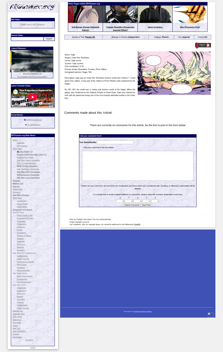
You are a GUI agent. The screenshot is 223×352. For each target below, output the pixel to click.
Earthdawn (17, 337)
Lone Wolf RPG (19, 331)
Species (20, 238)
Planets (20, 296)
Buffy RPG (17, 317)
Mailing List (17, 189)
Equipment (21, 233)
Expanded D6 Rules (25, 218)
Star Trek (16, 328)
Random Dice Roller (25, 157)
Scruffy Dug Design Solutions (143, 311)
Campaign (21, 221)
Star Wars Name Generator (28, 160)
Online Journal (23, 259)
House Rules (22, 204)
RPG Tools (17, 148)
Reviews (16, 192)
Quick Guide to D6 (24, 215)
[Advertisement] (137, 267)
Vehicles (20, 247)
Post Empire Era (24, 282)
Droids (19, 230)
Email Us (29, 340)
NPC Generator (23, 270)
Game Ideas (22, 206)
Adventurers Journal (25, 262)
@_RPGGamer (34, 125)
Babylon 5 (17, 320)
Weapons (21, 250)
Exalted (16, 334)
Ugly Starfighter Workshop (28, 169)
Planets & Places (24, 235)
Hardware (21, 267)
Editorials (21, 143)
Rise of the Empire (24, 276)
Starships (21, 241)
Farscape (17, 322)
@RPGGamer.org (34, 120)
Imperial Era (22, 279)
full (31, 151)
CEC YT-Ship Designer (26, 163)
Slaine (15, 325)
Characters (21, 224)
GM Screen (22, 264)
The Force (21, 244)
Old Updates (22, 146)
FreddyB (137, 224)
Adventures (21, 201)
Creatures (21, 227)
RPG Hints (17, 198)
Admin (32, 347)
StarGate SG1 (19, 314)
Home (15, 140)
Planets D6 (90, 37)
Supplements (22, 256)
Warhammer (18, 311)
